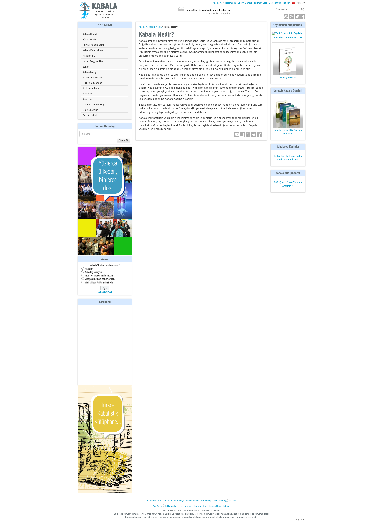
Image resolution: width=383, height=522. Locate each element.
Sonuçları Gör (105, 291)
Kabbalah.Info (154, 500)
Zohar (86, 66)
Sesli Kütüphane (91, 88)
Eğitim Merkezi (245, 2)
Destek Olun (275, 2)
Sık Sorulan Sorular (93, 77)
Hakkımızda (230, 2)
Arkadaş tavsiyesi (93, 272)
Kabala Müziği (90, 72)
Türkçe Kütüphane (92, 82)
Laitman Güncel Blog (93, 104)
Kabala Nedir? (90, 34)
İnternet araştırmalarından (99, 275)
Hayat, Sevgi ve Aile (93, 61)
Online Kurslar (90, 109)
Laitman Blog (260, 2)
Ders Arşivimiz (90, 115)
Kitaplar (89, 268)
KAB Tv (166, 500)
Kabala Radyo (177, 500)
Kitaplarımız (89, 55)
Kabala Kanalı (192, 500)
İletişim (286, 2)
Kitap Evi (87, 99)
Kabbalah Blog (220, 500)
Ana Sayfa (218, 2)
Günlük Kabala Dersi (93, 44)
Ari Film (232, 500)
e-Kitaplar (88, 93)
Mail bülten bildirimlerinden (99, 282)
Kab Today (206, 500)
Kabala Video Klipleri (93, 50)
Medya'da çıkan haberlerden (100, 278)
